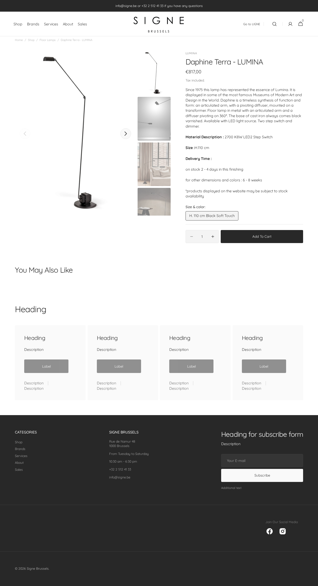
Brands (20, 449)
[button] (274, 24)
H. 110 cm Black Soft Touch (212, 216)
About (19, 463)
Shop (31, 40)
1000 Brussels (119, 446)
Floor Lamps (48, 40)
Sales (19, 469)
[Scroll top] (312, 580)
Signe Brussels (38, 568)
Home (19, 40)
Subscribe (262, 475)
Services (21, 456)
